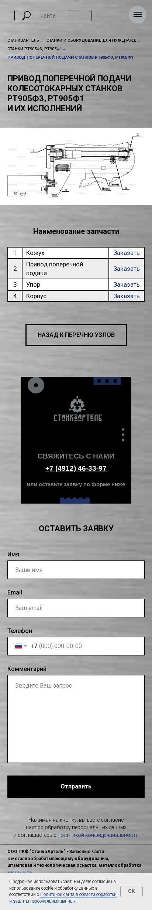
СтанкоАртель (23, 40)
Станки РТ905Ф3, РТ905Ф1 (34, 49)
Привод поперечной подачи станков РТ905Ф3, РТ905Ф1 (70, 57)
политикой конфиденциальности (98, 835)
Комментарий (26, 668)
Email (14, 592)
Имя (13, 554)
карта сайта (19, 872)
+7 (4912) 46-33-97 (76, 468)
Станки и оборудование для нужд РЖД (91, 40)
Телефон (19, 630)
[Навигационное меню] (138, 14)
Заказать (126, 252)
